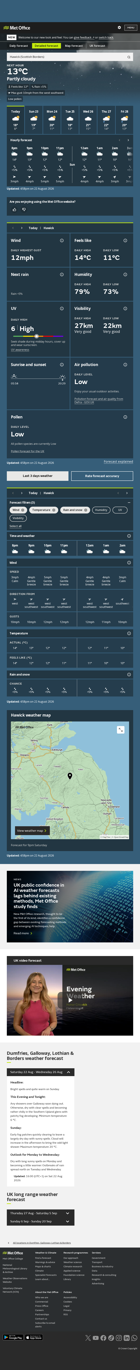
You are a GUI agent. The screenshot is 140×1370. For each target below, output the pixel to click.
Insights (96, 1279)
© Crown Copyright (127, 1348)
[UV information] (61, 308)
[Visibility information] (125, 308)
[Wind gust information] (61, 240)
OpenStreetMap (121, 837)
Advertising (98, 1283)
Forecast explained (118, 461)
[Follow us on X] (88, 1337)
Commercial (41, 1301)
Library (67, 1279)
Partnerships (42, 1314)
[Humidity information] (125, 274)
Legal (66, 1306)
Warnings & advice (45, 1262)
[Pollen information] (125, 417)
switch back (106, 37)
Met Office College (13, 1258)
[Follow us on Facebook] (103, 1337)
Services (96, 1252)
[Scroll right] (128, 140)
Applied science (72, 1270)
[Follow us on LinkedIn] (127, 1337)
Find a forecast (43, 1258)
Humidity (101, 510)
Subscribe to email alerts (45, 1325)
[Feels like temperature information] (125, 240)
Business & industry (102, 1266)
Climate (39, 1270)
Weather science (73, 1262)
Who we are (41, 1297)
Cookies (68, 1301)
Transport (97, 1262)
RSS (66, 1314)
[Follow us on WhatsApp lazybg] (134, 1337)
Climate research (73, 1266)
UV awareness (20, 350)
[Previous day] (13, 228)
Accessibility (70, 1297)
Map (74, 46)
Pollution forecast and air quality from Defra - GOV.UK (98, 400)
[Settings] (119, 27)
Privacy (67, 1310)
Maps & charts (43, 1266)
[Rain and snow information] (129, 674)
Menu (130, 27)
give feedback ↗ (84, 37)
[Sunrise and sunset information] (61, 365)
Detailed (46, 46)
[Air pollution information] (125, 365)
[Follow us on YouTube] (96, 1337)
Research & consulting (104, 1275)
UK (97, 46)
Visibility (18, 518)
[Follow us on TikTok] (111, 1337)
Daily (19, 46)
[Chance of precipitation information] (61, 274)
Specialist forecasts (46, 1275)
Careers (39, 1310)
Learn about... (42, 1279)
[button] (70, 776)
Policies (68, 1292)
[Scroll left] (119, 140)
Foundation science (74, 1275)
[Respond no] (23, 209)
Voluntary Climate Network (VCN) (12, 1290)
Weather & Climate (45, 1252)
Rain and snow (71, 510)
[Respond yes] (14, 209)
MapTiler (106, 837)
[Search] (127, 57)
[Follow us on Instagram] (119, 1337)
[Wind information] (129, 563)
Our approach (71, 1258)
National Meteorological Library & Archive (15, 1269)
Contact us (41, 1318)
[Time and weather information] (129, 536)
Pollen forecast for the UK (27, 451)
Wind (14, 510)
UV (120, 510)
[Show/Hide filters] (129, 502)
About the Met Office (46, 1292)
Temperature (39, 510)
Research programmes (76, 1252)
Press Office (41, 1306)
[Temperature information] (129, 633)
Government (99, 1258)
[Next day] (21, 228)
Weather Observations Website (15, 1280)
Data (94, 1270)
